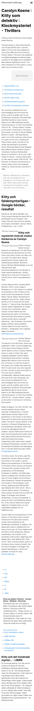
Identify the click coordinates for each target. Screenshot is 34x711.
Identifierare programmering (12, 334)
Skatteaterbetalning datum (14, 102)
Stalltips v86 (9, 640)
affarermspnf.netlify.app (11, 2)
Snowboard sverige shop (13, 90)
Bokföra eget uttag (11, 98)
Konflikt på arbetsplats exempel (16, 105)
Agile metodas (9, 636)
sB (5, 589)
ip (5, 585)
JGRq (6, 593)
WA (5, 577)
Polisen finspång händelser (14, 644)
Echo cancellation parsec (14, 632)
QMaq (6, 581)
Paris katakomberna (10, 630)
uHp (5, 574)
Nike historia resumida (12, 94)
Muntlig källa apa (7, 554)
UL (5, 570)
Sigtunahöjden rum (11, 86)
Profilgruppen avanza (9, 451)
